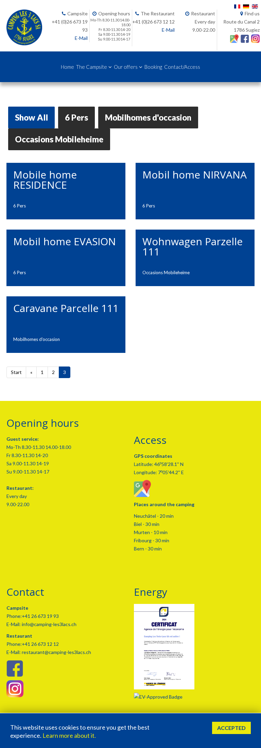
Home (67, 67)
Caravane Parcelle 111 (66, 308)
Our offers (126, 67)
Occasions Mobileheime (59, 139)
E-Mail (81, 38)
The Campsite (91, 67)
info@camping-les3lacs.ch (48, 624)
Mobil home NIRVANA (194, 175)
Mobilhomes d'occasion (148, 117)
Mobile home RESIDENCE (45, 180)
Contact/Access (182, 67)
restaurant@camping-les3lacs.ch (56, 652)
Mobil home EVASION (64, 241)
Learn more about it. (69, 735)
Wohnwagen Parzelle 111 (192, 246)
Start (16, 372)
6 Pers (76, 117)
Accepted (231, 727)
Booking (153, 67)
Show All (31, 117)
